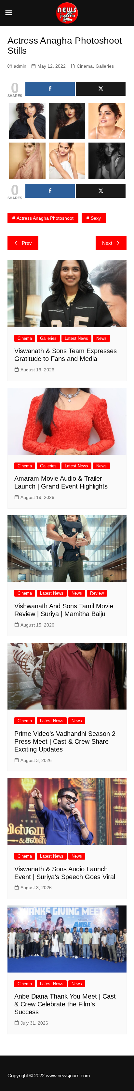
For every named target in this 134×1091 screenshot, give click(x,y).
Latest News (76, 338)
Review (97, 593)
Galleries (105, 66)
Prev (27, 243)
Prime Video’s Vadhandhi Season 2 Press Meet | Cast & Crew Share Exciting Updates (64, 741)
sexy (96, 218)
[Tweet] (100, 89)
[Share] (50, 89)
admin (20, 66)
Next (107, 243)
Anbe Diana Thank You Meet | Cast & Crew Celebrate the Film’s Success (65, 1004)
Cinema (85, 66)
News (101, 338)
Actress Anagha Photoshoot (45, 218)
